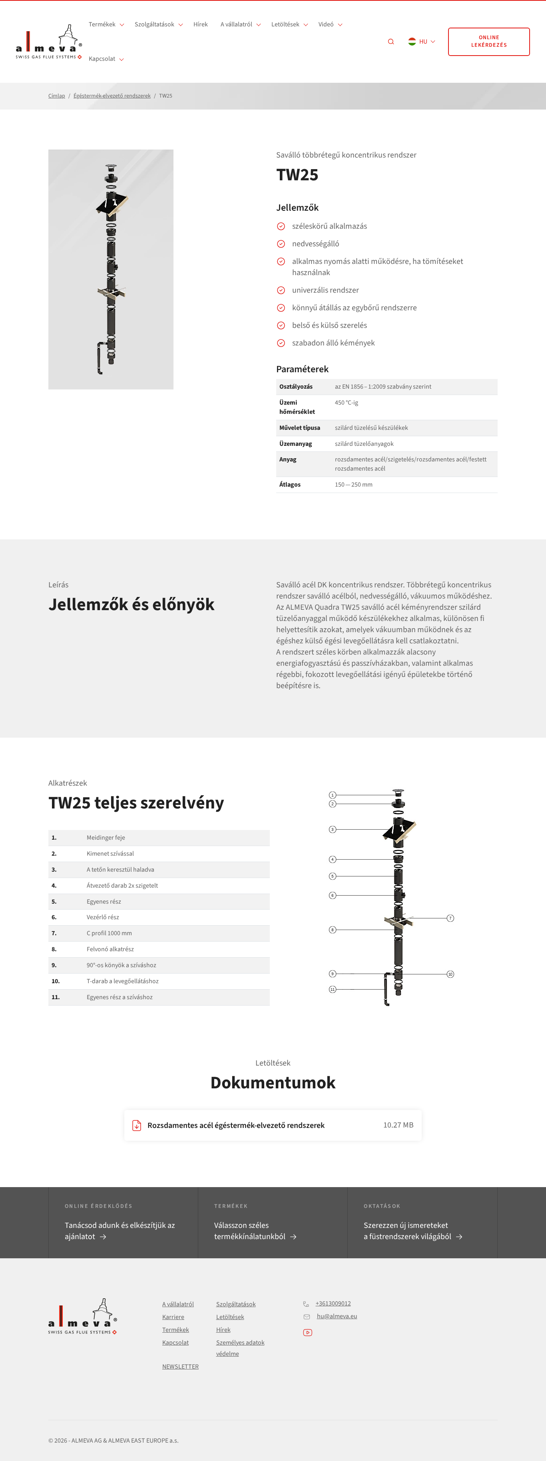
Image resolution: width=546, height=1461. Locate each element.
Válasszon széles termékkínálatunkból (250, 1231)
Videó (326, 24)
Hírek (200, 24)
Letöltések (285, 24)
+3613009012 (333, 1303)
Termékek (102, 24)
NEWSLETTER (180, 1366)
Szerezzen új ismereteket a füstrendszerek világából (408, 1231)
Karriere (173, 1317)
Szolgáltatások (154, 24)
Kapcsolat (102, 58)
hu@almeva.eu (337, 1316)
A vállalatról (236, 24)
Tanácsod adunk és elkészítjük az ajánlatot (120, 1231)
